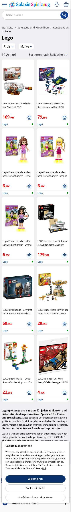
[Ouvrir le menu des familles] (4, 4)
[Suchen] (64, 15)
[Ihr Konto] (57, 4)
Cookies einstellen (35, 488)
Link (44, 468)
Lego (5, 124)
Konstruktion (60, 27)
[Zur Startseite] (29, 5)
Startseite (8, 27)
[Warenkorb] (66, 4)
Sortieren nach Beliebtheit (47, 55)
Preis (7, 46)
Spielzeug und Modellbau (33, 27)
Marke (24, 46)
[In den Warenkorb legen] (29, 118)
